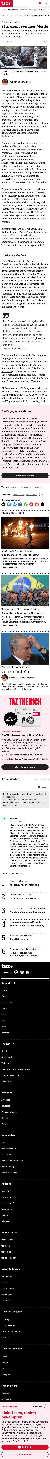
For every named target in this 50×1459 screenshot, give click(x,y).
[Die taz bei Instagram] (28, 974)
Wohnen (5, 1063)
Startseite (5, 15)
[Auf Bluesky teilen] (15, 504)
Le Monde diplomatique (12, 1331)
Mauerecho (6, 1209)
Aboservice (6, 1399)
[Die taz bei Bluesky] (22, 974)
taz (7, 966)
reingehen (6, 1221)
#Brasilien (15, 487)
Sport (4, 1014)
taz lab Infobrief (8, 1258)
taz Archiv (5, 1337)
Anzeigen (5, 1375)
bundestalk (6, 1191)
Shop (3, 1368)
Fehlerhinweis (31, 495)
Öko (3, 996)
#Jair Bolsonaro (27, 487)
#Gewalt (38, 487)
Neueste (38, 780)
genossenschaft (8, 1148)
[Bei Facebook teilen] (20, 504)
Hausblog (5, 1106)
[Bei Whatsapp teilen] (26, 504)
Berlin (4, 1020)
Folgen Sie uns (7, 972)
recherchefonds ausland (12, 1160)
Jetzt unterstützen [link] (25, 475)
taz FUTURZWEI (8, 1325)
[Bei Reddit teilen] (37, 504)
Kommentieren (18, 495)
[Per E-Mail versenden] (3, 504)
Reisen (4, 1356)
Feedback (5, 1393)
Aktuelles (5, 1100)
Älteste (46, 780)
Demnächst (6, 1276)
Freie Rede (6, 1215)
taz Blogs (5, 1319)
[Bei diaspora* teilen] (31, 504)
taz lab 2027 (6, 1300)
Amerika (23, 15)
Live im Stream (8, 1288)
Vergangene (6, 1294)
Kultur (4, 1008)
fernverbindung (8, 1197)
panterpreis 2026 (9, 1173)
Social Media (7, 1057)
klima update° (7, 1203)
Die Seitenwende (9, 1112)
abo (3, 1142)
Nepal (4, 1051)
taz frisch (5, 1246)
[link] (4, 10)
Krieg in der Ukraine (10, 1075)
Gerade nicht (37, 1406)
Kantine (4, 1362)
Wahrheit (5, 1033)
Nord (3, 1027)
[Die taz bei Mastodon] (16, 974)
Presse (4, 1124)
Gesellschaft (7, 1002)
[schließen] (46, 1406)
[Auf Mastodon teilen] (9, 504)
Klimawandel (7, 1081)
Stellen (4, 1118)
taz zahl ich (6, 1154)
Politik (14, 15)
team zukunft (7, 1240)
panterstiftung (7, 1166)
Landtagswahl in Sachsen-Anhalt (16, 1069)
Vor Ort (4, 1282)
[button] (47, 3)
